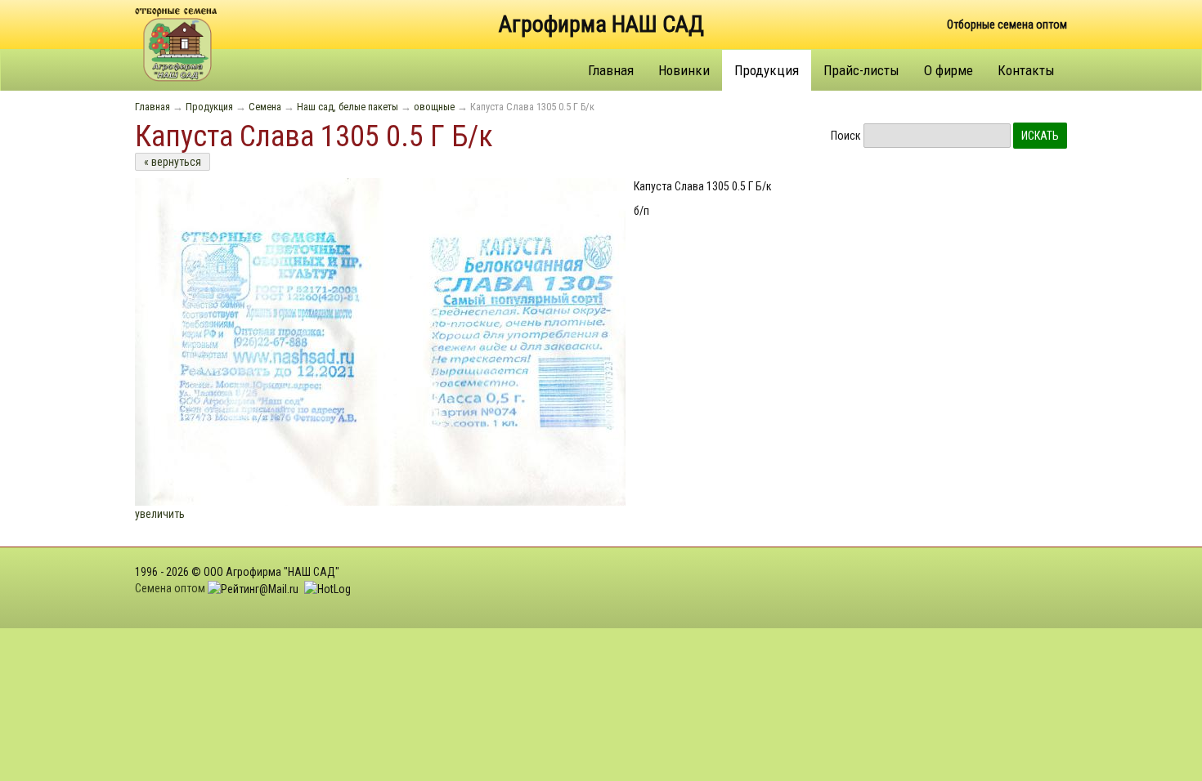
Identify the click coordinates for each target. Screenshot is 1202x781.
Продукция (766, 70)
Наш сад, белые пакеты (347, 106)
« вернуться (172, 161)
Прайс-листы (861, 70)
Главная (611, 70)
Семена (265, 106)
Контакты (1026, 70)
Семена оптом (170, 588)
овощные (434, 106)
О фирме (948, 70)
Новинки (684, 70)
